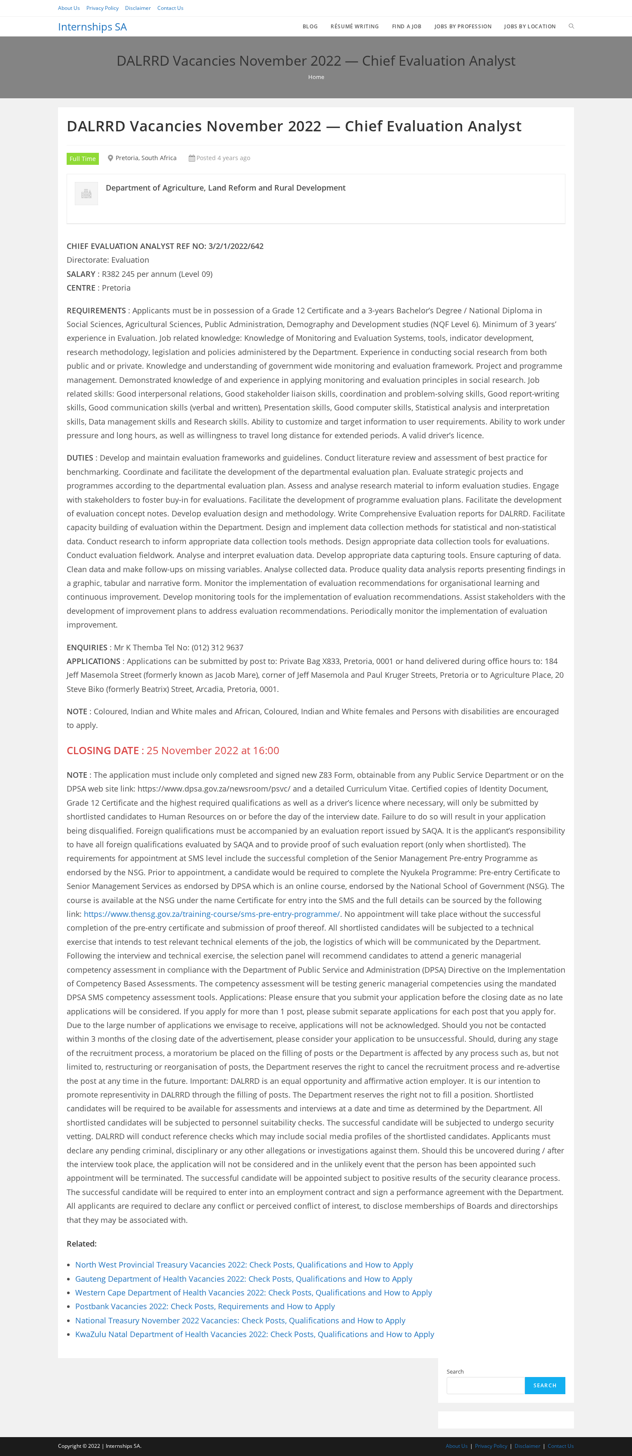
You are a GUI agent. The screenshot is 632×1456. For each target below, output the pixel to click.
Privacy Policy (102, 8)
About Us (69, 8)
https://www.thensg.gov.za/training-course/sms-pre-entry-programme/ (212, 914)
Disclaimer (138, 8)
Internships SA (92, 26)
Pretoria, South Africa (146, 158)
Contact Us (170, 8)
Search (455, 1371)
